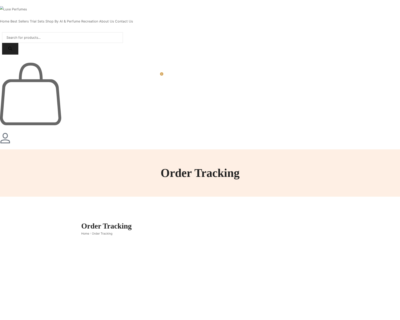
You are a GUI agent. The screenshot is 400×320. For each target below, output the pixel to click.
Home (85, 233)
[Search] (10, 49)
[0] (30, 124)
